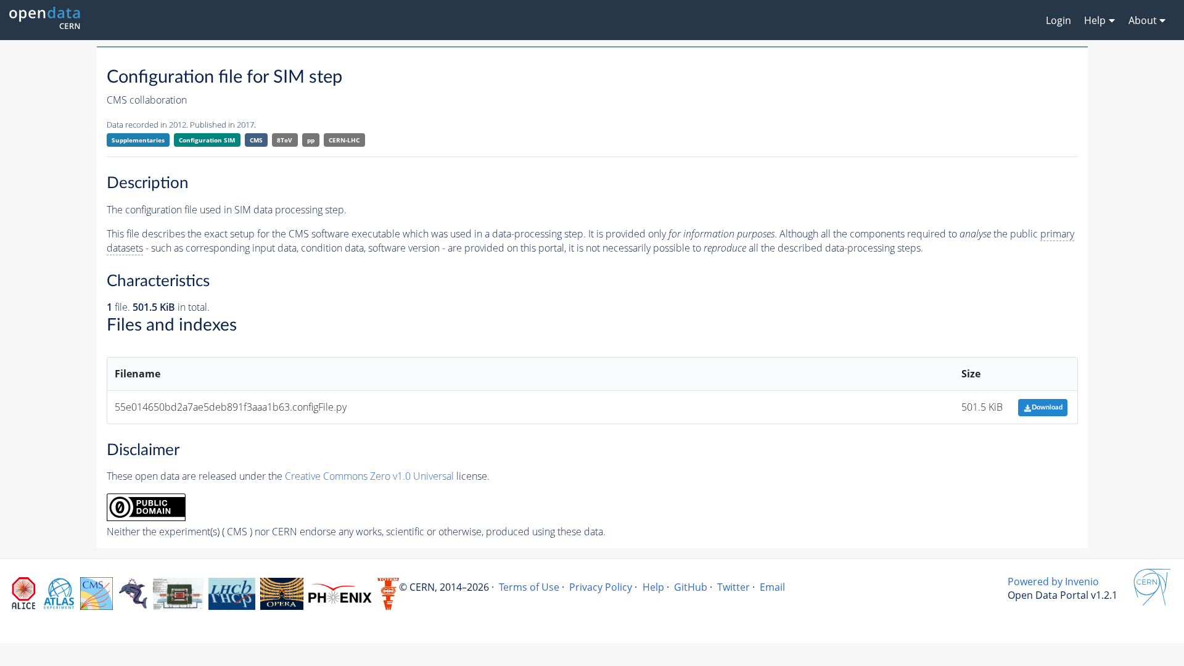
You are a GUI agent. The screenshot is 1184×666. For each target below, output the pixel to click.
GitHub (690, 587)
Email (772, 587)
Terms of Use (529, 587)
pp (310, 140)
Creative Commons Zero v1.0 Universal (369, 476)
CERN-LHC (344, 140)
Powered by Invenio (1053, 581)
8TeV (284, 140)
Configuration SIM (207, 140)
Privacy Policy (600, 587)
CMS (256, 140)
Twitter (733, 587)
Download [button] (1047, 407)
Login (1058, 20)
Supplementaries (138, 140)
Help (653, 587)
